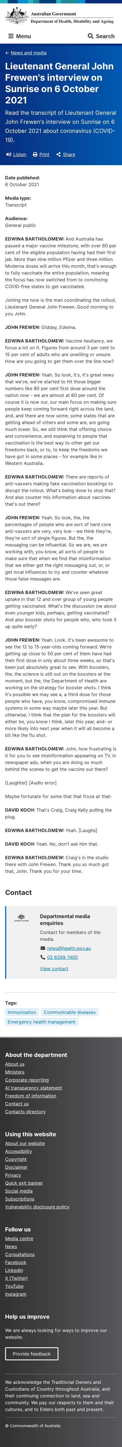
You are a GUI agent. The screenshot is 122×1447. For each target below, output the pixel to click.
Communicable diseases (70, 1012)
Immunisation (22, 1012)
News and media (29, 53)
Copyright (16, 1159)
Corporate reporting (27, 1080)
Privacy (13, 1175)
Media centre (19, 1238)
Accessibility (18, 1151)
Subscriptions (19, 1199)
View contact (54, 968)
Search (105, 36)
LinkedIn (14, 1270)
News (11, 1246)
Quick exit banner (24, 1183)
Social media (19, 1191)
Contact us (17, 1103)
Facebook (15, 1262)
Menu (22, 36)
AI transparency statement (33, 1088)
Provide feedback (32, 1354)
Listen (19, 154)
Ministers (14, 1072)
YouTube (14, 1286)
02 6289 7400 (62, 957)
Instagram (15, 1294)
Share (69, 154)
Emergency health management (41, 1022)
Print (44, 154)
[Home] (61, 15)
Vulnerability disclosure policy (37, 1207)
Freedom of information (30, 1096)
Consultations (20, 1254)
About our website (25, 1143)
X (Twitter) (16, 1278)
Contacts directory (25, 1111)
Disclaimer (16, 1167)
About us (14, 1064)
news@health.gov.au (69, 948)
